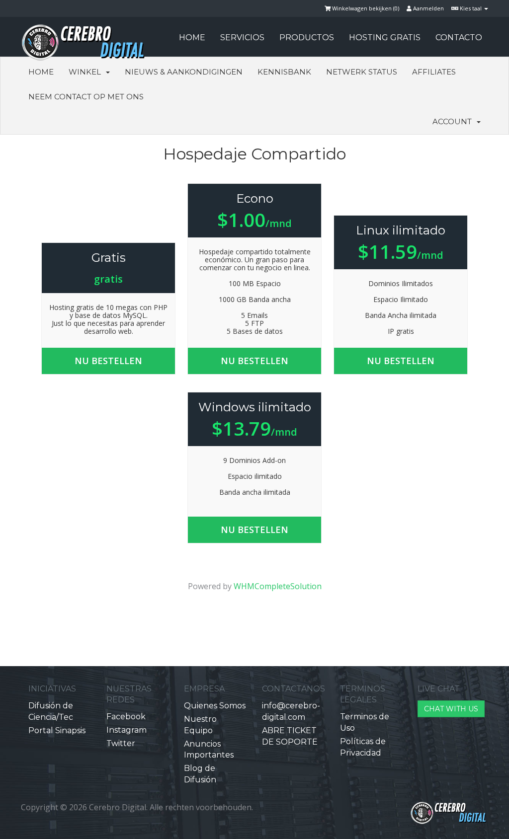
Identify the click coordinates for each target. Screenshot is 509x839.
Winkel (87, 71)
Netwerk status (361, 71)
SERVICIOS (242, 37)
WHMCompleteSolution (278, 586)
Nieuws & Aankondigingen (184, 71)
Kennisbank (284, 71)
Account (454, 121)
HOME (192, 37)
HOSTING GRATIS (385, 37)
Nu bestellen (108, 361)
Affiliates (434, 71)
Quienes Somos (215, 705)
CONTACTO (458, 37)
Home (41, 71)
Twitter (120, 743)
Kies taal (470, 8)
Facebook (126, 716)
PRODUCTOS (306, 37)
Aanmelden (428, 8)
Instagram (126, 730)
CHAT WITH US (451, 708)
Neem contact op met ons (86, 96)
